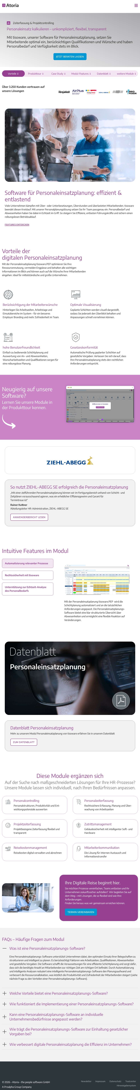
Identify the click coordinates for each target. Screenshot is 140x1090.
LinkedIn (3, 1067)
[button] (70, 948)
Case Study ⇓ (58, 73)
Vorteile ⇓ (13, 73)
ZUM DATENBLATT (24, 742)
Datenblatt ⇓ (104, 73)
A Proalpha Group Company (17, 1086)
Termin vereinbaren (81, 912)
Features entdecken (17, 224)
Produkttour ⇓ (36, 73)
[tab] (27, 563)
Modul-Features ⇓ (81, 73)
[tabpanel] (97, 593)
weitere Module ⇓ (126, 73)
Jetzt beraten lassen (70, 56)
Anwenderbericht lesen (29, 517)
